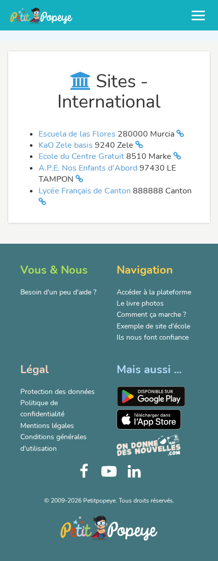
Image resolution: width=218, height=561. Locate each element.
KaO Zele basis (67, 145)
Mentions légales (47, 426)
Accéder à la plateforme (154, 292)
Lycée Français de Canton (86, 190)
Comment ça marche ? (151, 314)
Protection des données (57, 392)
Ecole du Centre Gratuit (82, 156)
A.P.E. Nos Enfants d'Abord (89, 168)
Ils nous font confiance (153, 337)
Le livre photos (140, 303)
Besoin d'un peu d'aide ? (58, 292)
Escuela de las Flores (78, 134)
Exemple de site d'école (153, 326)
